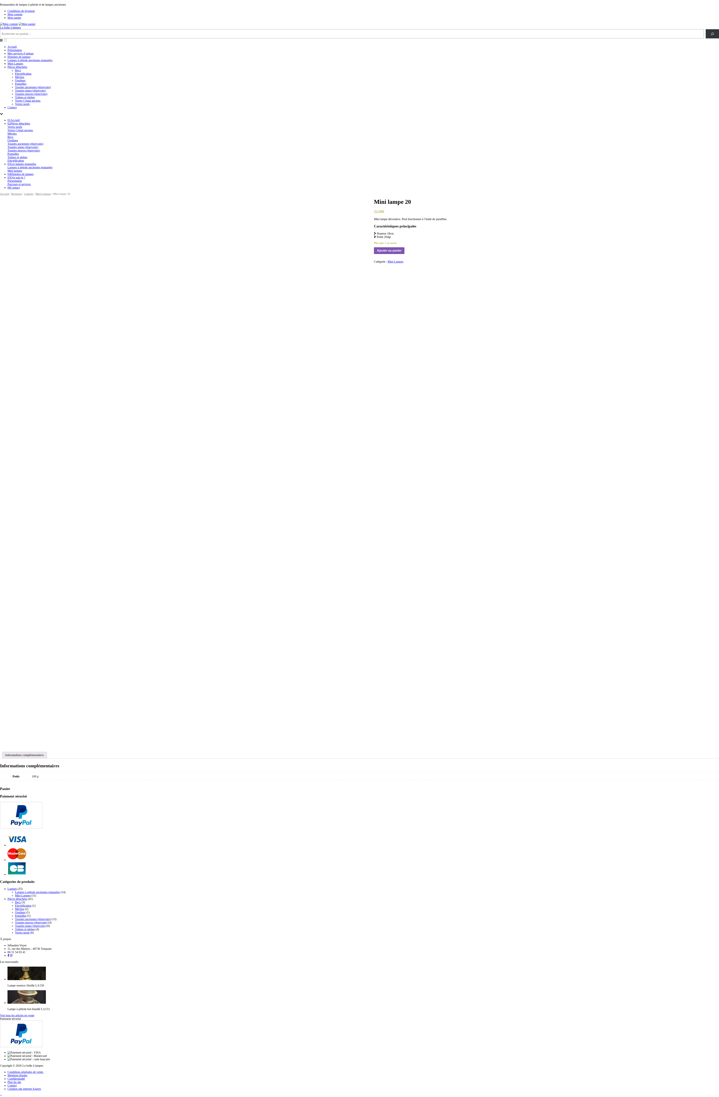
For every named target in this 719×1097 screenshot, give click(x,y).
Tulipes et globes (25, 97)
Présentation (14, 50)
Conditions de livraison (21, 11)
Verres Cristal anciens (27, 100)
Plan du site (14, 1082)
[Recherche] (712, 33)
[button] (5, 40)
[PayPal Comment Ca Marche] (21, 827)
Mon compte (14, 14)
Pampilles (20, 83)
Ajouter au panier (389, 250)
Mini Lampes (15, 63)
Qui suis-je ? (16, 177)
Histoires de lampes (19, 56)
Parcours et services (19, 184)
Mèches (19, 77)
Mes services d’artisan (20, 53)
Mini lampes (14, 170)
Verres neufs (22, 104)
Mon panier (14, 17)
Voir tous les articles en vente (17, 1015)
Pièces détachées (17, 67)
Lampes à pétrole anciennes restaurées (29, 60)
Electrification (23, 73)
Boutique (16, 193)
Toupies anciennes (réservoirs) (33, 87)
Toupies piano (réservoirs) (30, 90)
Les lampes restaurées (21, 164)
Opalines (20, 80)
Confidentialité (16, 1078)
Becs (18, 70)
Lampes (28, 193)
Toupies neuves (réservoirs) (31, 94)
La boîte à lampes (10, 27)
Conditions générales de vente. (25, 1072)
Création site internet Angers (24, 1088)
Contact (12, 107)
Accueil (12, 46)
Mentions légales (17, 1075)
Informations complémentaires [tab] (24, 755)
